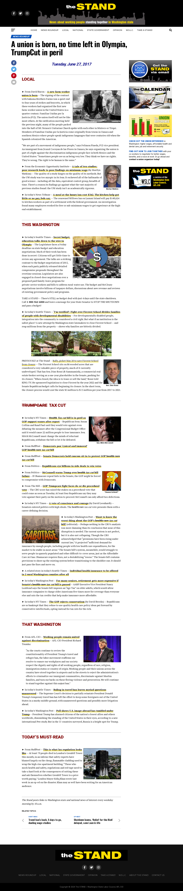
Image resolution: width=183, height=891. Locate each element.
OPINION (117, 30)
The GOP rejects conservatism (67, 601)
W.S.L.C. (129, 30)
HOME (34, 30)
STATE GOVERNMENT (98, 30)
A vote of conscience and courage (69, 503)
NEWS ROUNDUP (49, 30)
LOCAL (65, 30)
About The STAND (139, 875)
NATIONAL (78, 30)
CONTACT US (158, 875)
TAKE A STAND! (144, 30)
